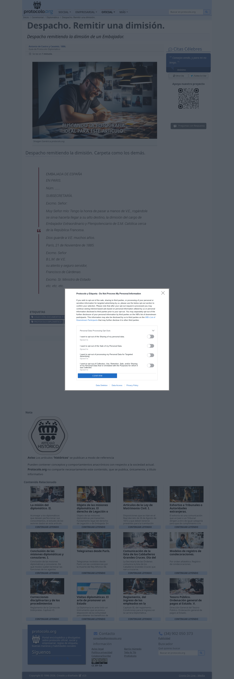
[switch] (150, 336)
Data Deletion (102, 385)
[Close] (163, 293)
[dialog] (117, 339)
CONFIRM (97, 376)
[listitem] (117, 330)
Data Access (117, 385)
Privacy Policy (132, 385)
